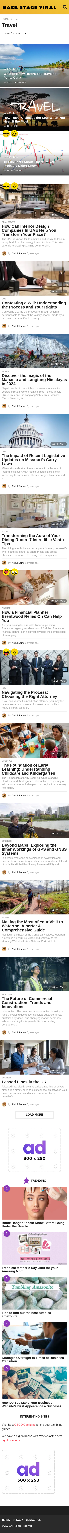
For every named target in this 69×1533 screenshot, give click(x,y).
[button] (65, 7)
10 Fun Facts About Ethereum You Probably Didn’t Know (29, 164)
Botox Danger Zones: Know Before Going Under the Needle (33, 1224)
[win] (6, 133)
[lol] (6, 652)
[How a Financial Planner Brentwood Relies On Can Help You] (34, 587)
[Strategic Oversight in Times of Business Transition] (34, 1338)
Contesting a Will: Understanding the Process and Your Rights (34, 305)
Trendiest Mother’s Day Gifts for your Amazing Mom (30, 1269)
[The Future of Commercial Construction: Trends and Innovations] (34, 974)
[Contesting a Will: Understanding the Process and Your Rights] (34, 278)
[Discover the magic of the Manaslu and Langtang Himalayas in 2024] (34, 351)
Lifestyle (7, 761)
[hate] (14, 185)
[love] (6, 572)
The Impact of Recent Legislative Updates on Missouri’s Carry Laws (33, 459)
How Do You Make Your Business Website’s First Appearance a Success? (32, 1404)
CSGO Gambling (25, 1424)
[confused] (14, 133)
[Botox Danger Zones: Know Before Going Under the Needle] (34, 1203)
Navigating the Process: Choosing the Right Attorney (29, 694)
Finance (6, 608)
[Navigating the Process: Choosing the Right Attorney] (34, 667)
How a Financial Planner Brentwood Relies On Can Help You (32, 616)
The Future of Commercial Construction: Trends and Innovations (27, 1002)
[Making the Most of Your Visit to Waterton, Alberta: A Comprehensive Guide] (34, 897)
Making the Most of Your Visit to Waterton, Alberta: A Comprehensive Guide (32, 926)
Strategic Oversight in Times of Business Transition (33, 1359)
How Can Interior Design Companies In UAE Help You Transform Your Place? (29, 230)
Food (5, 531)
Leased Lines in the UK (24, 1082)
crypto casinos (11, 1440)
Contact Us (33, 1520)
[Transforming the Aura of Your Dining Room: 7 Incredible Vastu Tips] (34, 511)
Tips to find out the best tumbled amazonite (26, 1314)
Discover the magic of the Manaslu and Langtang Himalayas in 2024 (34, 379)
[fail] (6, 185)
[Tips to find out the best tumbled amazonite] (34, 1293)
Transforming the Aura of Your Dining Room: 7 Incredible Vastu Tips (33, 539)
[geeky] (14, 572)
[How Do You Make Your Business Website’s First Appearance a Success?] (34, 1383)
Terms (6, 1520)
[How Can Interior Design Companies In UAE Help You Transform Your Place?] (34, 201)
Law (4, 299)
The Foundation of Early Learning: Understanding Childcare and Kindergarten (28, 769)
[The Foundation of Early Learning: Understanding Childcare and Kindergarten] (34, 740)
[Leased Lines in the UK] (34, 1057)
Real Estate (8, 222)
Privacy (18, 1520)
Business (7, 841)
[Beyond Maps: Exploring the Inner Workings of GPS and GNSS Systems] (34, 820)
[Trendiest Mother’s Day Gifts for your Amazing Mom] (34, 1248)
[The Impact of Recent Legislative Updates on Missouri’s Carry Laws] (34, 431)
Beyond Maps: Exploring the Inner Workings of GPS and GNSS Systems (34, 849)
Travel (5, 371)
